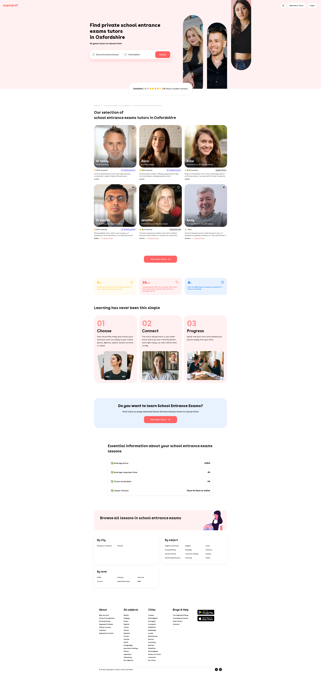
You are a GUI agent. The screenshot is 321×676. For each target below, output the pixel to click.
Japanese (127, 654)
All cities (152, 660)
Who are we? (104, 615)
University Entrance (172, 558)
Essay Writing (170, 550)
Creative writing (191, 554)
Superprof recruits (106, 633)
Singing (126, 618)
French (126, 636)
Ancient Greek (170, 554)
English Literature (172, 546)
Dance (126, 651)
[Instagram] (220, 669)
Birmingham (152, 618)
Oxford (120, 546)
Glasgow (151, 621)
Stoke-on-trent (154, 654)
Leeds (150, 633)
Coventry (152, 642)
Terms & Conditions (106, 618)
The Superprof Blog (180, 615)
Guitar (126, 630)
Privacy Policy (104, 621)
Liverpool (152, 624)
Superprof (97, 105)
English (188, 546)
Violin (126, 642)
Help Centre (177, 621)
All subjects (128, 660)
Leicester (152, 657)
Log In (312, 6)
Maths (126, 615)
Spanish (127, 633)
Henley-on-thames (104, 546)
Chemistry (128, 657)
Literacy (188, 558)
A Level (100, 581)
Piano (126, 621)
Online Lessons (105, 627)
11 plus (208, 558)
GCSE (99, 577)
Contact (176, 624)
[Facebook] (216, 669)
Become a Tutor (297, 6)
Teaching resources (180, 618)
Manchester (153, 636)
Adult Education (123, 581)
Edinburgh (152, 630)
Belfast (151, 645)
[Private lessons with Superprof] (10, 5)
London (151, 615)
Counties (102, 630)
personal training (131, 648)
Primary (120, 577)
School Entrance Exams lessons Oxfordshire (117, 105)
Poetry (208, 554)
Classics (209, 550)
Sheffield (151, 627)
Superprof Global (106, 624)
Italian (126, 639)
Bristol (151, 639)
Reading (188, 550)
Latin (208, 546)
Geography (128, 645)
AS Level (141, 577)
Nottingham (153, 651)
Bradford (151, 648)
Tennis (126, 627)
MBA (139, 581)
